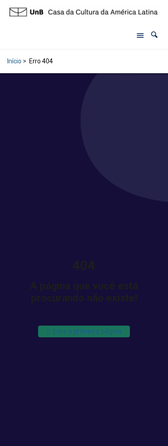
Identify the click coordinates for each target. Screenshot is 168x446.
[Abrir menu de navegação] (140, 35)
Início (14, 61)
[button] (154, 35)
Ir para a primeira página (84, 331)
